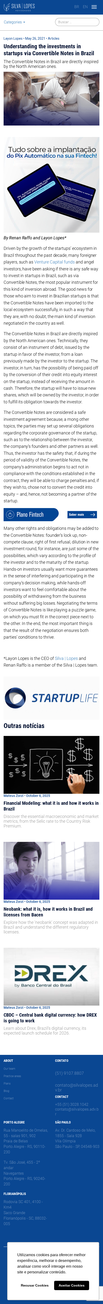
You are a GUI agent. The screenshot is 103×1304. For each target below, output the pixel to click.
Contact (9, 1098)
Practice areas (12, 1076)
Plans (7, 1083)
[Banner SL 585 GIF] (51, 698)
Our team (9, 1068)
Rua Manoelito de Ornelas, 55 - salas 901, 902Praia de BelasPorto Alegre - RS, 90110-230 (26, 1141)
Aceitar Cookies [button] (72, 1285)
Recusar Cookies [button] (35, 1285)
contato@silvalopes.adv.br (76, 1087)
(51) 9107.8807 (69, 1073)
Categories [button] (13, 22)
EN (85, 7)
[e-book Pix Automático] (51, 185)
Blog (6, 1091)
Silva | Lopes (66, 658)
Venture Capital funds (54, 261)
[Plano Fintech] (51, 514)
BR (76, 7)
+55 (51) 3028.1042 (71, 1104)
